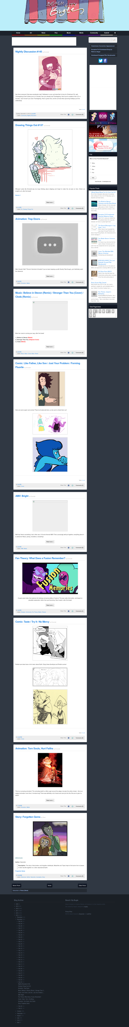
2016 (17, 913)
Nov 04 (20, 979)
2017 (17, 910)
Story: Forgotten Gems (27, 817)
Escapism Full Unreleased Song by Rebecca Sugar (106, 215)
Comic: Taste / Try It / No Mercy (32, 621)
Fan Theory (35, 612)
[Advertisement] (44, 41)
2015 (17, 915)
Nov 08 (20, 971)
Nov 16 (20, 953)
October (19, 1011)
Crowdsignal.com (106, 181)
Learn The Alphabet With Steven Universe (105, 252)
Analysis (23, 612)
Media (81, 33)
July (18, 1018)
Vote (93, 177)
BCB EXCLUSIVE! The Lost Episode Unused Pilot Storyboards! (106, 262)
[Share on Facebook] (68, 114)
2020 (17, 904)
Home (18, 33)
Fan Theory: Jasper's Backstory (104, 293)
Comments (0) (79, 352)
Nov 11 (20, 964)
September (20, 1013)
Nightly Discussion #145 (28, 51)
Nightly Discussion (31, 115)
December (19, 917)
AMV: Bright (21, 496)
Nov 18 (20, 948)
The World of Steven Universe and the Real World (107, 202)
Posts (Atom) (24, 890)
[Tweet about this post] (72, 114)
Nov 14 (20, 957)
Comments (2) (79, 208)
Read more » (50, 202)
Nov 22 (20, 939)
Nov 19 (20, 946)
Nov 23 (20, 937)
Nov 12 (20, 962)
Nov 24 (20, 935)
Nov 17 (20, 950)
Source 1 (18, 195)
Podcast (44, 612)
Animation (23, 283)
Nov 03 (20, 982)
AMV (22, 548)
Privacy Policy (68, 911)
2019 (17, 906)
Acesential (81, 914)
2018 (17, 908)
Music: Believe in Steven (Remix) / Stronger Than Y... (31, 990)
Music (69, 33)
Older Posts (82, 885)
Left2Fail (89, 914)
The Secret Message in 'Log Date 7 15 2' (106, 226)
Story (43, 877)
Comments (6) (79, 114)
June (18, 1020)
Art (31, 33)
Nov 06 (20, 975)
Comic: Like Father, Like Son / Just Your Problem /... (31, 992)
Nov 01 (20, 1008)
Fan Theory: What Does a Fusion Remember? (40, 558)
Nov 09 (20, 968)
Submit (106, 33)
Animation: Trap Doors (27, 219)
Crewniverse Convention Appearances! (103, 46)
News (43, 33)
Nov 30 (20, 921)
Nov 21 (20, 941)
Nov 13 (20, 959)
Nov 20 (20, 944)
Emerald (83, 109)
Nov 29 (20, 923)
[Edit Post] (37, 113)
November (19, 919)
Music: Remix (35, 353)
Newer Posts (16, 885)
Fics (56, 33)
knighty (86, 906)
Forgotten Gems (20, 871)
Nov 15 (20, 955)
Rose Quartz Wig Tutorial (98, 282)
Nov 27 (20, 928)
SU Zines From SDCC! (105, 271)
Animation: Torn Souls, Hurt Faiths (34, 748)
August (19, 1015)
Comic (22, 486)
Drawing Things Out (28, 209)
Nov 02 (20, 1006)
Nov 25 (20, 932)
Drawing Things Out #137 (29, 125)
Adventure (23, 877)
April (18, 1022)
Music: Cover (28, 353)
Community (94, 33)
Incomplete (39, 877)
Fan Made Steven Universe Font (106, 239)
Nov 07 (20, 973)
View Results (98, 181)
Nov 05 (20, 977)
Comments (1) (79, 282)
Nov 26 (20, 930)
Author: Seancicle (31, 877)
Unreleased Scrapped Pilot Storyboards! (103, 55)
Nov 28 (20, 926)
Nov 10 (20, 966)
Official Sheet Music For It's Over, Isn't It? (103, 192)
